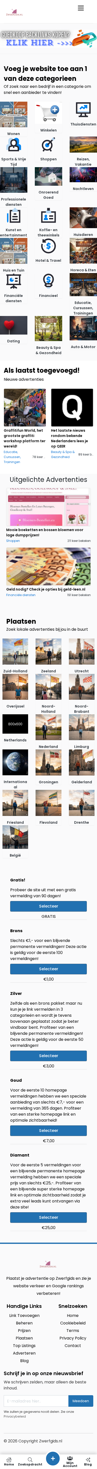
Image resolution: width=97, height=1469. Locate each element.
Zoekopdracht (30, 1464)
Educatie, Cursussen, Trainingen (12, 457)
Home (9, 1464)
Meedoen (81, 1400)
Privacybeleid (15, 1416)
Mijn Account (70, 1464)
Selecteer (48, 906)
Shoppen (13, 541)
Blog (88, 1464)
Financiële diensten (21, 595)
